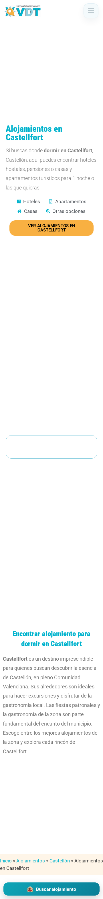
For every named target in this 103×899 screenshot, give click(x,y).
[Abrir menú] (91, 10)
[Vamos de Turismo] (23, 11)
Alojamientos (30, 861)
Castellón (59, 861)
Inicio (6, 861)
